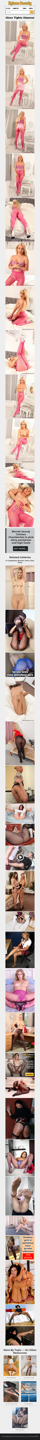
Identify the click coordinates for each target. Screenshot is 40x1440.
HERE (36, 1436)
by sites (31, 8)
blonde (21, 561)
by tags (24, 8)
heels (27, 561)
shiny (20, 562)
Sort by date (15, 8)
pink (32, 561)
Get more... (20, 548)
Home (8, 8)
